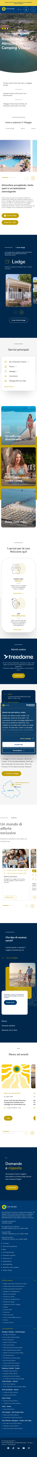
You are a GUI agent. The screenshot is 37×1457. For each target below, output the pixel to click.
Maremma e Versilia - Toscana (11, 1368)
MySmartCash (7, 1261)
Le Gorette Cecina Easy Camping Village (13, 1379)
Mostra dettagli (25, 738)
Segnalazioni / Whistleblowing (11, 1291)
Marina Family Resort (8, 1345)
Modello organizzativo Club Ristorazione (14, 1286)
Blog (4, 1249)
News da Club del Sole (10, 1246)
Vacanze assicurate (8, 1315)
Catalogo (5, 1307)
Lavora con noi (7, 1258)
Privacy (30, 1443)
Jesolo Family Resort (8, 1409)
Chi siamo (6, 1243)
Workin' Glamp (7, 1270)
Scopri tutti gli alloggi (18, 320)
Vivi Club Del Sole (8, 1252)
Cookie (4, 1444)
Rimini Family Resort (8, 1340)
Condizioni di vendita (8, 1296)
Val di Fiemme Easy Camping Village (12, 1428)
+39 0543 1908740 (7, 1234)
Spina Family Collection (9, 1360)
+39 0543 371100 (7, 1239)
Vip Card (5, 1320)
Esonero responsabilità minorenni (12, 1317)
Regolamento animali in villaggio (11, 1304)
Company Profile (7, 1309)
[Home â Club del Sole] (8, 9)
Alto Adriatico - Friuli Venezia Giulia (12, 1412)
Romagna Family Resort (9, 1334)
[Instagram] (29, 1448)
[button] (26, 9)
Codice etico (6, 1312)
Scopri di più (17, 593)
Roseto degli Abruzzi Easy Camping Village (14, 1386)
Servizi (23, 128)
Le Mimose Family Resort (9, 1395)
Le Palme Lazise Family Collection (12, 1403)
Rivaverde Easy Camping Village (11, 1358)
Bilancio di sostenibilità (9, 1294)
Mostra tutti (8, 387)
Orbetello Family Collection (10, 1371)
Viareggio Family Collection (10, 1373)
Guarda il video (11, 216)
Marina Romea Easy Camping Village (12, 1347)
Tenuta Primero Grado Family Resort (12, 1417)
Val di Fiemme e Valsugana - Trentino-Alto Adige (16, 1421)
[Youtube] (24, 1448)
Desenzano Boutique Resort (10, 1401)
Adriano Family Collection (10, 1342)
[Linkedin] (19, 1448)
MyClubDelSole (7, 1264)
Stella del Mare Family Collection (11, 1376)
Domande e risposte (9, 1255)
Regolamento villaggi (8, 1302)
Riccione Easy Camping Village (11, 1337)
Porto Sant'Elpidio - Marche (10, 1390)
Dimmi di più (9, 897)
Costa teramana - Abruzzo (10, 1381)
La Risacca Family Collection (10, 1392)
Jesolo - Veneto (6, 1406)
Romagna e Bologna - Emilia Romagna (13, 1332)
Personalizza (17, 750)
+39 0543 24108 (7, 1223)
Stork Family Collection (9, 1384)
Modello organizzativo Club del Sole (12, 1289)
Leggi (8, 1118)
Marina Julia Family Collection (11, 1415)
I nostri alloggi (9, 128)
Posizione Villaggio (12, 773)
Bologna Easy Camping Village (11, 1366)
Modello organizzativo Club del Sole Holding (15, 1284)
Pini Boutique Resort (8, 1355)
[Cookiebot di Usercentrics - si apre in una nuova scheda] (26, 705)
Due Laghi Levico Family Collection (12, 1423)
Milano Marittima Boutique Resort (12, 1350)
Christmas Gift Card (8, 1322)
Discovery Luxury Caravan (11, 1267)
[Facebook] (8, 1448)
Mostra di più (13, 302)
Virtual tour (7, 222)
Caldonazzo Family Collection (11, 1426)
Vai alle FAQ (12, 1188)
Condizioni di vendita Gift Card (11, 1299)
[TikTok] (13, 1448)
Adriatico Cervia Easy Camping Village (13, 1353)
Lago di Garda (6, 1398)
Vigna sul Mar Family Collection (11, 1363)
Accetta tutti (18, 744)
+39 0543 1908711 (7, 1228)
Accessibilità (11, 1444)
